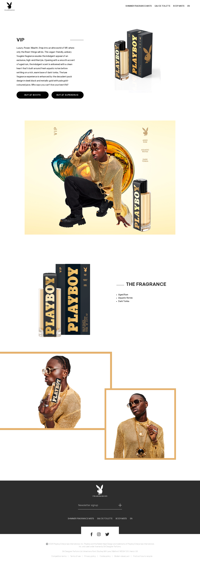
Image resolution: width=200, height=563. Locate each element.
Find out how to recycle (142, 556)
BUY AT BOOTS (32, 95)
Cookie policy (105, 556)
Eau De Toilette (162, 6)
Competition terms (58, 556)
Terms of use (75, 556)
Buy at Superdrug (67, 95)
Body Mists (178, 6)
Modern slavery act (121, 556)
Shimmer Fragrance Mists (138, 6)
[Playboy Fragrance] (9, 6)
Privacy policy (90, 556)
